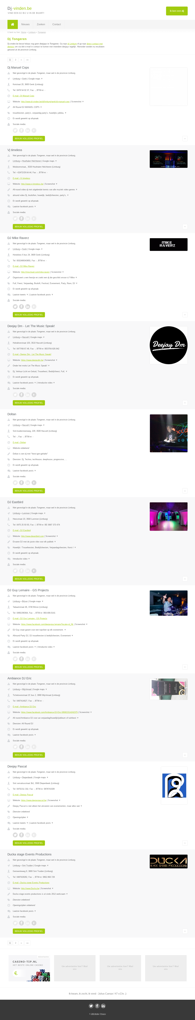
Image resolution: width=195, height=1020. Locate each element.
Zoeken (41, 24)
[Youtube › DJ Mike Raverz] (34, 306)
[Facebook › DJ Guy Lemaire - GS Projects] (21, 658)
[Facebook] (97, 1006)
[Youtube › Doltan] (34, 482)
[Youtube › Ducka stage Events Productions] (34, 923)
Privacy (103, 1014)
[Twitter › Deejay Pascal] (15, 834)
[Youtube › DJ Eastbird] (34, 570)
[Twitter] (91, 1006)
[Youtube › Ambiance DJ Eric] (34, 746)
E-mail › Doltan (19, 442)
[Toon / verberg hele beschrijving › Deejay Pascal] (60, 806)
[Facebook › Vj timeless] (21, 218)
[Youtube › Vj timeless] (34, 218)
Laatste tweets (20, 294)
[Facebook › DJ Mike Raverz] (21, 306)
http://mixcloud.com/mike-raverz (35, 272)
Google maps (35, 79)
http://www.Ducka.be (30, 888)
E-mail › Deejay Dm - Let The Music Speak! (32, 354)
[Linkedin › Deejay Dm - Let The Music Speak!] (27, 394)
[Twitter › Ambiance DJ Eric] (15, 746)
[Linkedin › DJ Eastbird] (27, 570)
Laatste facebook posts (24, 206)
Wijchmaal (26, 689)
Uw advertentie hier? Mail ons (75, 967)
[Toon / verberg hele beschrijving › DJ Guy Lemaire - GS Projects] (60, 629)
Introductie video (46, 383)
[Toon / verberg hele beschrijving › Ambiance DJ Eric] (60, 717)
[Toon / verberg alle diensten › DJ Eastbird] (60, 547)
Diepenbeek (27, 777)
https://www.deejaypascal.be (33, 800)
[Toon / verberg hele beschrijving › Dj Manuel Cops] (60, 107)
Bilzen (25, 601)
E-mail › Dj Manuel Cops (23, 96)
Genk (24, 79)
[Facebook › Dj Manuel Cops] (21, 130)
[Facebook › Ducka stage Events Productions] (21, 923)
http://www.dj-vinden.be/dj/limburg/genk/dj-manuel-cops (45, 101)
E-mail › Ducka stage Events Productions (31, 883)
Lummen (26, 513)
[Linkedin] (103, 1006)
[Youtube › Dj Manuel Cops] (34, 130)
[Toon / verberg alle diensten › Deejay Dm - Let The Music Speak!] (60, 371)
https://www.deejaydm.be (32, 360)
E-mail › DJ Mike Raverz (23, 266)
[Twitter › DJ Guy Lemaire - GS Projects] (15, 658)
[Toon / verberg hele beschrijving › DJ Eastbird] (60, 541)
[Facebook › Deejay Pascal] (21, 834)
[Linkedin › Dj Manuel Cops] (27, 130)
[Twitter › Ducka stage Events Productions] (15, 923)
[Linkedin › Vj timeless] (27, 218)
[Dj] (12, 24)
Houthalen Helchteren (31, 161)
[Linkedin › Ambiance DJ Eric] (27, 746)
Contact (56, 24)
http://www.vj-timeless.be (32, 184)
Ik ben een (177, 11)
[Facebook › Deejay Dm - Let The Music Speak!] (21, 394)
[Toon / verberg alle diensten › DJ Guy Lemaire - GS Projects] (60, 635)
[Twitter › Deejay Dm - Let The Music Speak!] (15, 394)
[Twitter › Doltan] (15, 482)
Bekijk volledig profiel (29, 138)
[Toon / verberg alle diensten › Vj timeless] (60, 195)
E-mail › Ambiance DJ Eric (24, 706)
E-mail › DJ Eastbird (22, 530)
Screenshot (77, 101)
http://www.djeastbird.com (32, 536)
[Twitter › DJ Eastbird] (15, 570)
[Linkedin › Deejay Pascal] (27, 834)
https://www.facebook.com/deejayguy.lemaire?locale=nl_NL (47, 624)
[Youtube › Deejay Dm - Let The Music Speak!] (34, 394)
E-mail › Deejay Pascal (23, 795)
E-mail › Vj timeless (21, 178)
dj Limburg (72, 44)
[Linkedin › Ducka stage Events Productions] (27, 923)
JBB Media (95, 1014)
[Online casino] (31, 969)
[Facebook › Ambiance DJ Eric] (21, 746)
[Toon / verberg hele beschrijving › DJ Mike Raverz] (60, 277)
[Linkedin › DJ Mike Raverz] (27, 306)
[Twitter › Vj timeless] (15, 218)
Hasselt (25, 337)
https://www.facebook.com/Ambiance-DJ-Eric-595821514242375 (49, 712)
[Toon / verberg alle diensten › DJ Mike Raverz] (60, 283)
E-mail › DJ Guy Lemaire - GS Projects (30, 618)
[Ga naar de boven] (185, 138)
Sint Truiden (27, 865)
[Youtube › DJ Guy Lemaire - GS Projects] (34, 658)
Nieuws (25, 24)
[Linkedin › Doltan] (27, 482)
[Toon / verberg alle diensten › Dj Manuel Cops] (60, 113)
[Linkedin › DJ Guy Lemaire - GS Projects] (27, 658)
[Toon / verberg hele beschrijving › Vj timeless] (60, 189)
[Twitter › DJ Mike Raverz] (15, 306)
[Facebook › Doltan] (21, 482)
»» (27, 60)
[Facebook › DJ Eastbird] (21, 570)
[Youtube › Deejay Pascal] (34, 834)
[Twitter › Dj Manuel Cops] (15, 130)
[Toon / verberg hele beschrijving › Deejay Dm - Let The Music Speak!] (60, 365)
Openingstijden (20, 817)
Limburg (16, 79)
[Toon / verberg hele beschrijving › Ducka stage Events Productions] (60, 894)
